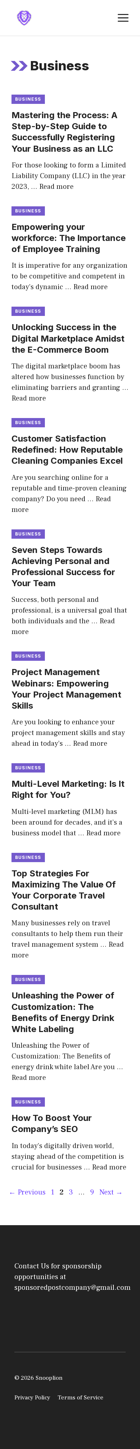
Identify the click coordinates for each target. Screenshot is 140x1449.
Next (111, 1192)
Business (28, 99)
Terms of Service (80, 1398)
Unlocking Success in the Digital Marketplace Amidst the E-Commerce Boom (68, 338)
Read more (56, 186)
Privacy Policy (32, 1398)
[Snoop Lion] (24, 17)
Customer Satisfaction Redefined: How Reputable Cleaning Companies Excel (67, 449)
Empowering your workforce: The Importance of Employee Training (68, 238)
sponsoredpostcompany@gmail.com (72, 1287)
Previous (27, 1192)
